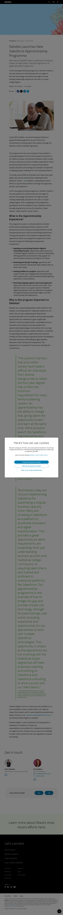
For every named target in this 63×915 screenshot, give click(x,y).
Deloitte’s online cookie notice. (38, 455)
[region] (31, 457)
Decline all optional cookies (31, 466)
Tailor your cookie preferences (31, 470)
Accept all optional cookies (31, 462)
